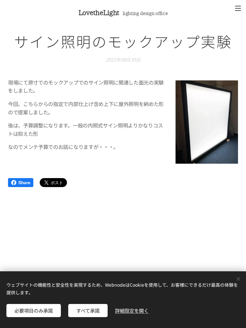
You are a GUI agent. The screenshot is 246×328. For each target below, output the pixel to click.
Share (24, 182)
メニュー (238, 8)
